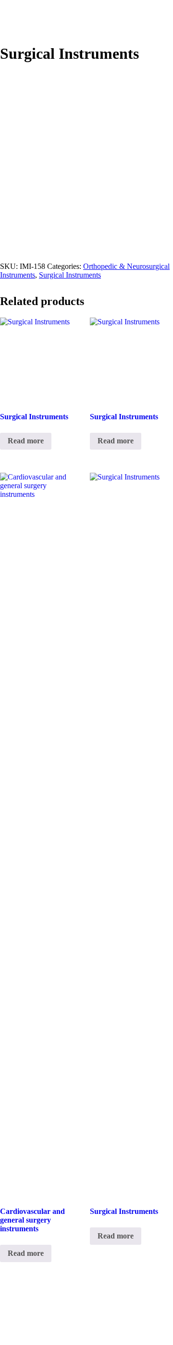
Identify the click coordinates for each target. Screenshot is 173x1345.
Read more (26, 441)
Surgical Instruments (70, 275)
